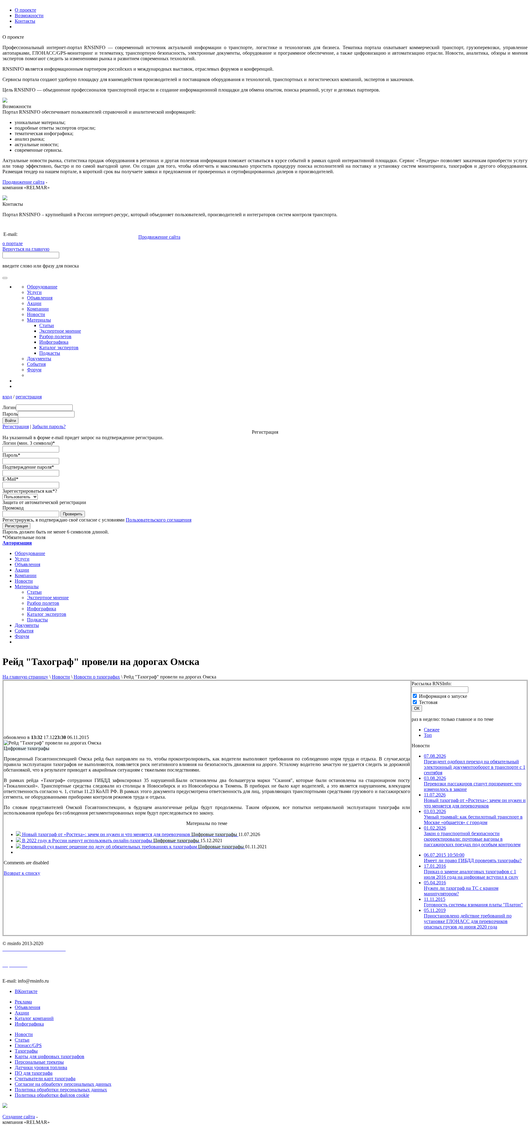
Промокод (13, 507)
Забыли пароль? (49, 426)
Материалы (39, 320)
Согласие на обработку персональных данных (63, 1084)
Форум (34, 369)
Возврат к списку (22, 873)
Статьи (46, 325)
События (36, 364)
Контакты (25, 21)
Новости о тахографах (97, 676)
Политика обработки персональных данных (61, 1089)
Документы (39, 358)
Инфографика (53, 342)
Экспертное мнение (60, 331)
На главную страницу (25, 676)
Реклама (23, 1001)
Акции (34, 303)
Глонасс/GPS (28, 1045)
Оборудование (42, 286)
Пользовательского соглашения (158, 519)
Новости (61, 676)
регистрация (29, 396)
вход (7, 396)
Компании (38, 308)
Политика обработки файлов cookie (52, 1095)
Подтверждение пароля (28, 467)
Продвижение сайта (23, 182)
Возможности (29, 15)
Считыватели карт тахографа (45, 1078)
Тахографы (26, 1051)
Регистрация (15, 426)
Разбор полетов (55, 336)
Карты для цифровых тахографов (49, 1056)
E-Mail (10, 479)
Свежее (432, 729)
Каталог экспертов (59, 347)
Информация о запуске (443, 696)
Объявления (39, 297)
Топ (428, 735)
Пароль (11, 455)
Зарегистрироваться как (29, 491)
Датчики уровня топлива (41, 1067)
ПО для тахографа (33, 1073)
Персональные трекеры (39, 1062)
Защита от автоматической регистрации (44, 502)
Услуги (34, 292)
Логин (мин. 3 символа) (28, 443)
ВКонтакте (26, 991)
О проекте (25, 10)
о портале (12, 243)
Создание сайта (18, 1116)
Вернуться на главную (25, 249)
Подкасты (49, 353)
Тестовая (428, 702)
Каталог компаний (34, 1018)
